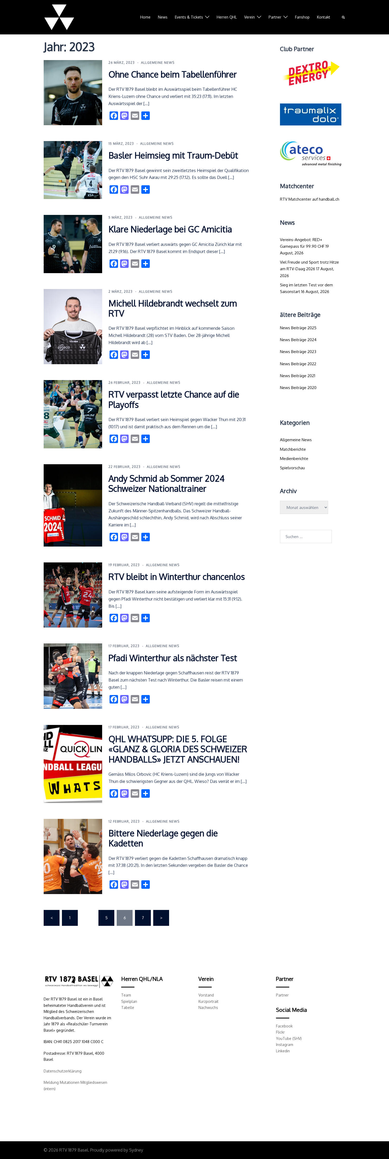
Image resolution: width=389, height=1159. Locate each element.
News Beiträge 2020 (298, 387)
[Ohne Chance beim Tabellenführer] (73, 92)
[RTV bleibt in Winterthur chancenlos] (73, 595)
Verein (249, 17)
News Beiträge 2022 (298, 363)
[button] (343, 17)
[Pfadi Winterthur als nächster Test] (73, 676)
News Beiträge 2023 (298, 351)
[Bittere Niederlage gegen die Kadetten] (73, 856)
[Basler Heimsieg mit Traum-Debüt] (73, 170)
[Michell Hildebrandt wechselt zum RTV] (73, 326)
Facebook (284, 1026)
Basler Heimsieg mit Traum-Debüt (173, 155)
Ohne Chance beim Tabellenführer (172, 74)
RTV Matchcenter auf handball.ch (309, 199)
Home (145, 17)
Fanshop (302, 17)
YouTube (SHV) (289, 1038)
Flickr (280, 1032)
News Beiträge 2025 (298, 327)
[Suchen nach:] (306, 536)
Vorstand (206, 995)
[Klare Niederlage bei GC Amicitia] (73, 244)
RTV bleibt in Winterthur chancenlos (176, 576)
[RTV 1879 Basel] (59, 16)
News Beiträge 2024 (298, 339)
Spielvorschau (292, 467)
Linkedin (283, 1051)
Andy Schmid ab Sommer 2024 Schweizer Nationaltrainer (166, 483)
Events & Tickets (189, 17)
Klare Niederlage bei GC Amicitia (170, 229)
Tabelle (127, 1007)
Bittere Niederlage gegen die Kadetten (163, 838)
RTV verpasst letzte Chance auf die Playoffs (173, 399)
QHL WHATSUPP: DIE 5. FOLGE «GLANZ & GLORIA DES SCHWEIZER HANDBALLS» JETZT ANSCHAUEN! (177, 749)
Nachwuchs (208, 1007)
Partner (275, 17)
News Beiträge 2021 (297, 375)
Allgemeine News (157, 63)
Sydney (136, 1150)
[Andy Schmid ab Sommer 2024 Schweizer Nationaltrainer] (73, 505)
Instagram (284, 1044)
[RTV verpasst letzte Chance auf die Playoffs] (73, 414)
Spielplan (129, 1001)
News (163, 17)
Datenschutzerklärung (63, 1071)
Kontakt (323, 17)
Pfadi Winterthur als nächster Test (172, 657)
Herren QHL (227, 17)
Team (126, 995)
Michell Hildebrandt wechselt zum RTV (172, 308)
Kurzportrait (208, 1001)
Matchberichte (293, 449)
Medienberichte (294, 458)
